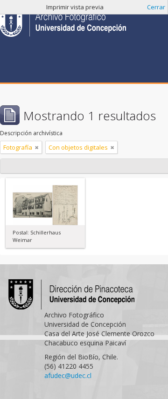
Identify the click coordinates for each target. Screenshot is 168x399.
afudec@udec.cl (67, 375)
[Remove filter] (37, 147)
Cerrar (156, 7)
